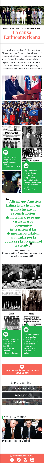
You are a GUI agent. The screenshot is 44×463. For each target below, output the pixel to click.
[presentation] (4, 429)
